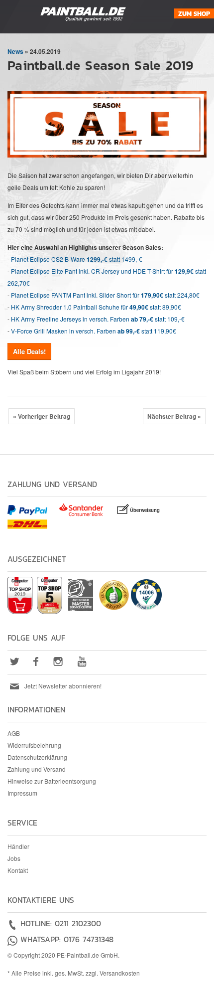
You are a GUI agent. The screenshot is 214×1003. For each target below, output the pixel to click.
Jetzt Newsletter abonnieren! (63, 685)
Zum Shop (194, 13)
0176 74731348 (88, 939)
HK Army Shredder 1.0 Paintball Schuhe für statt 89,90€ (96, 307)
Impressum (22, 793)
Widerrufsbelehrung (34, 745)
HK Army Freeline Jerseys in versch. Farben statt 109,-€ (98, 319)
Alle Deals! (29, 351)
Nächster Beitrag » (174, 416)
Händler (18, 846)
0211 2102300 (78, 923)
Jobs (13, 858)
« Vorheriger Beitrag (41, 416)
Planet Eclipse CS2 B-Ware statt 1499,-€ (76, 259)
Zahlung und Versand (36, 769)
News (15, 51)
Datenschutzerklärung (37, 757)
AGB (13, 733)
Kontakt (17, 870)
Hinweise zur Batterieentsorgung (51, 781)
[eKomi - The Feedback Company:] (114, 594)
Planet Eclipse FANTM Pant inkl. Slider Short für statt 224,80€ (105, 295)
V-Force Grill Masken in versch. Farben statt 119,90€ (93, 331)
